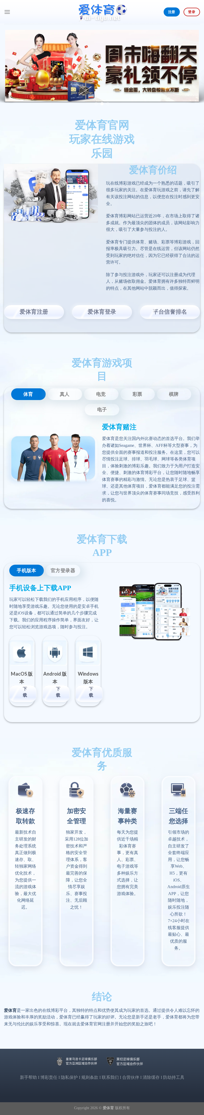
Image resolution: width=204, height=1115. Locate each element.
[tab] (28, 394)
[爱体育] (102, 12)
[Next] (193, 67)
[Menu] (7, 11)
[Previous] (11, 67)
